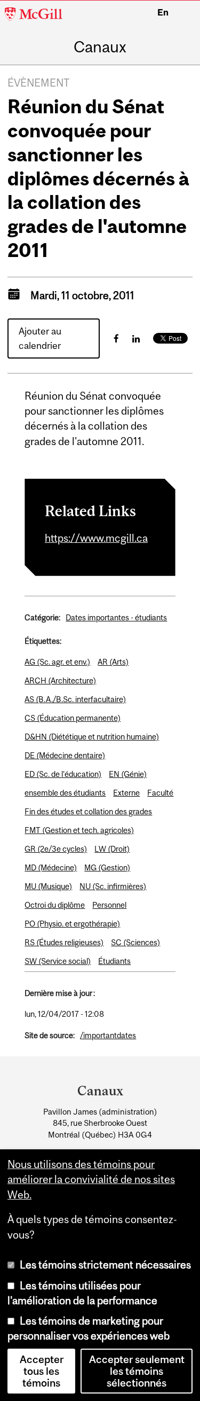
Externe (126, 792)
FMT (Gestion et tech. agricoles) (79, 830)
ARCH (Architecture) (60, 680)
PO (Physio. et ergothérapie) (72, 923)
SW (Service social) (58, 961)
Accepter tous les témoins (41, 1371)
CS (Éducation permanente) (73, 717)
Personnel (109, 904)
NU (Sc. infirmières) (112, 886)
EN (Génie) (128, 774)
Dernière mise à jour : (60, 993)
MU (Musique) (48, 886)
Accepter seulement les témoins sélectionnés (137, 1371)
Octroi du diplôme (55, 904)
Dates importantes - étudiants (116, 617)
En (163, 12)
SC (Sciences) (135, 942)
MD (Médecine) (51, 867)
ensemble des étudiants (65, 792)
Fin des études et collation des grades (88, 811)
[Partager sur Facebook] (116, 338)
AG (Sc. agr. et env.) (57, 661)
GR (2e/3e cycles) (56, 848)
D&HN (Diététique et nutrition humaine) (92, 736)
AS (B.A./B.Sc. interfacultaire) (75, 699)
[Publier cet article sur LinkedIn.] (136, 338)
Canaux (100, 46)
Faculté (160, 792)
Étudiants (114, 961)
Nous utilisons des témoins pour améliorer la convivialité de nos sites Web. (91, 1179)
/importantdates (108, 1035)
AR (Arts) (113, 661)
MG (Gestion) (107, 867)
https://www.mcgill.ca (96, 538)
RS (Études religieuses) (64, 942)
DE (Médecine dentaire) (65, 755)
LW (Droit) (112, 848)
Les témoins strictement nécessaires (105, 1265)
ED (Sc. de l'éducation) (63, 774)
